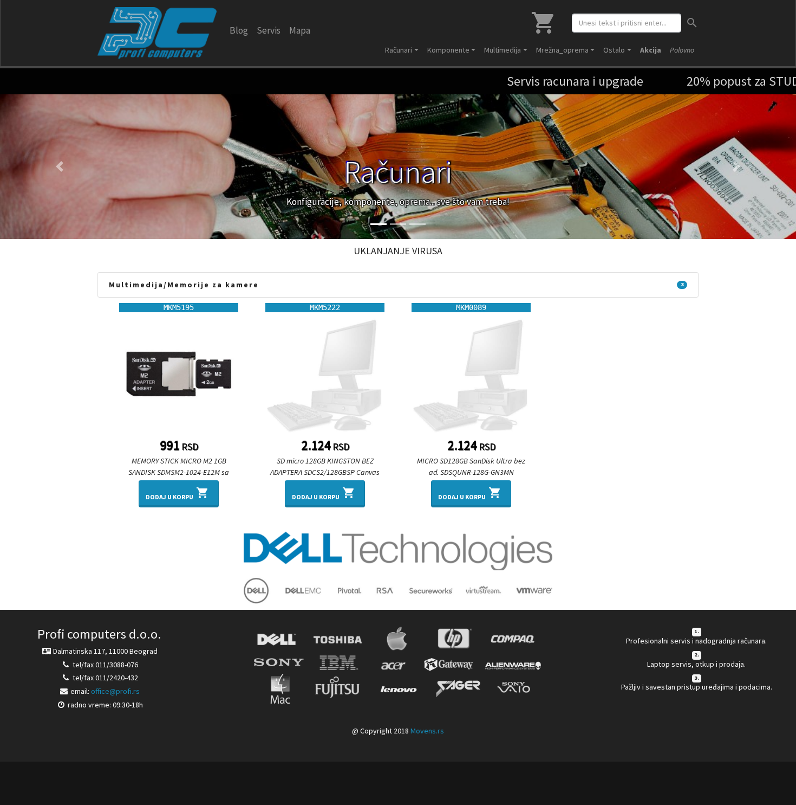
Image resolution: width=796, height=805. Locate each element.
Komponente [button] (448, 50)
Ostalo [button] (614, 50)
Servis (268, 30)
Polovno (682, 50)
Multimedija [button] (502, 50)
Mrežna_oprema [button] (562, 50)
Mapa (299, 30)
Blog (239, 30)
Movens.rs (427, 731)
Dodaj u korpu (177, 493)
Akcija (650, 50)
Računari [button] (398, 50)
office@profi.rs (115, 691)
